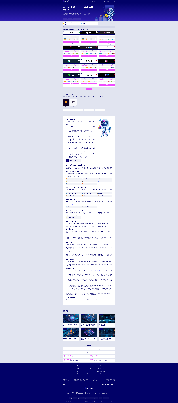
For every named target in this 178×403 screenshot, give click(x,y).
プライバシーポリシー (76, 375)
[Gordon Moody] (88, 393)
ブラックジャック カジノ (88, 369)
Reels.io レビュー (106, 43)
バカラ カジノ (88, 368)
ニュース (114, 1)
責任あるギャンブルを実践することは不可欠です (98, 270)
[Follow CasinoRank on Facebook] (103, 384)
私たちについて (76, 368)
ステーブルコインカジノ (101, 371)
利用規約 (93, 401)
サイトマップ (110, 401)
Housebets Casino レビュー (89, 85)
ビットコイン (83, 174)
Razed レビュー (89, 57)
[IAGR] (68, 393)
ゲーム (104, 1)
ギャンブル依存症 (68, 401)
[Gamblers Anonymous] (72, 393)
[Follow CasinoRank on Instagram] (105, 384)
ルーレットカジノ (89, 371)
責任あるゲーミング (78, 401)
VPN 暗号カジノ (101, 373)
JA (63, 384)
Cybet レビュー (71, 85)
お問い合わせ (76, 369)
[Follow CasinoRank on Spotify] (112, 384)
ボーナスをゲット (71, 41)
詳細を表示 (88, 88)
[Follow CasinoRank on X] (108, 384)
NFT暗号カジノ (101, 369)
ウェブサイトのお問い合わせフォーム (73, 301)
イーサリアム (91, 174)
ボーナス (108, 1)
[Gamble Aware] (100, 393)
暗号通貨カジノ (93, 1)
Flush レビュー (89, 71)
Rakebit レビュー (106, 71)
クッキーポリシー (101, 401)
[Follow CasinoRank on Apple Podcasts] (114, 384)
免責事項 (86, 401)
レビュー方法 (76, 371)
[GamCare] (79, 393)
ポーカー (88, 373)
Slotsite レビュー (106, 57)
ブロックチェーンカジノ (101, 368)
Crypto (99, 1)
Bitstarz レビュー (71, 57)
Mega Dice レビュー (71, 71)
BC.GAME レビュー (71, 43)
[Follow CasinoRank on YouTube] (110, 384)
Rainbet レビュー (89, 43)
